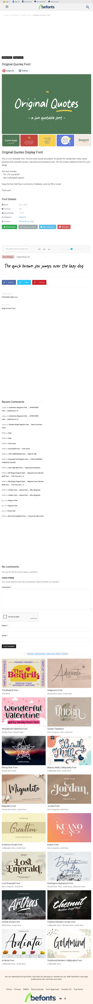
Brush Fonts (6, 925)
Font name (12, 443)
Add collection (48, 227)
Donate (65, 227)
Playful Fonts (26, 15)
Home (6, 15)
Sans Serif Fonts (66, 732)
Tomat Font (11, 511)
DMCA (26, 989)
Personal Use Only (26, 221)
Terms (9, 989)
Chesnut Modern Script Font (61, 922)
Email (5, 635)
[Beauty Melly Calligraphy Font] (69, 750)
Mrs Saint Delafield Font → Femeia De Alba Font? (26, 516)
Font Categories (53, 732)
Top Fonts (78, 989)
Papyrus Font (12, 500)
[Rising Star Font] (24, 750)
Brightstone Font (9, 308)
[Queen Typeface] (69, 712)
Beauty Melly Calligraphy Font (62, 767)
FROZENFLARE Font (10, 297)
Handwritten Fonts (54, 693)
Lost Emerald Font (11, 883)
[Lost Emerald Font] (24, 866)
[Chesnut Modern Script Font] (69, 905)
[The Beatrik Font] (24, 673)
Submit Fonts (54, 2)
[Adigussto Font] (69, 673)
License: (7, 221)
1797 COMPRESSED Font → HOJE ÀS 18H (22, 454)
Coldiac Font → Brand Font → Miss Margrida (24, 490)
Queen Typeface (55, 728)
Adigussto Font (55, 690)
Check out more (29, 227)
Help (10, 433)
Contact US (66, 989)
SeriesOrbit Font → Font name (19, 449)
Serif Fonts (6, 693)
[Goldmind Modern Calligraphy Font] (69, 943)
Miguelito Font (9, 806)
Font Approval (52, 989)
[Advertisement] (46, 36)
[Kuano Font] (69, 827)
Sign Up (16, 2)
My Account (28, 2)
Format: (7, 209)
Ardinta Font (8, 960)
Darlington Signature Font (60, 883)
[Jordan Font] (69, 789)
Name (5, 625)
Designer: (8, 217)
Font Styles (14, 15)
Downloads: (9, 213)
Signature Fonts (79, 886)
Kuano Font (53, 844)
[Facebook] (65, 999)
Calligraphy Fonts (54, 770)
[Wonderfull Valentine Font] (24, 712)
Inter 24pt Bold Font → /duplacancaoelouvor (24, 468)
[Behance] (61, 999)
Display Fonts (7, 57)
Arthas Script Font (11, 922)
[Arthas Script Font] (24, 905)
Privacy (17, 989)
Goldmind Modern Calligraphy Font (64, 960)
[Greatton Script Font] (24, 827)
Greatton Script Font (12, 844)
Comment (7, 587)
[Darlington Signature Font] (69, 866)
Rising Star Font (10, 767)
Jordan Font (53, 806)
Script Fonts (67, 693)
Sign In (6, 2)
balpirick (22, 217)
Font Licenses (37, 989)
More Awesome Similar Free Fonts (47, 653)
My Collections (41, 2)
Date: (6, 204)
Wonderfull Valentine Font (14, 728)
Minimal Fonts (67, 925)
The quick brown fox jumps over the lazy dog (43, 265)
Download (10, 227)
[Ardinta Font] (24, 943)
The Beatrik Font (10, 690)
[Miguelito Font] (24, 789)
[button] (88, 8)
